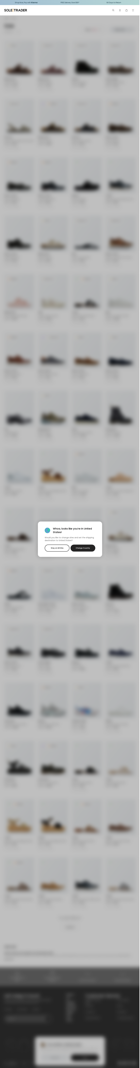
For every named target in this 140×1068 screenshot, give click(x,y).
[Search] (113, 10)
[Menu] (133, 10)
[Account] (120, 10)
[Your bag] (126, 10)
